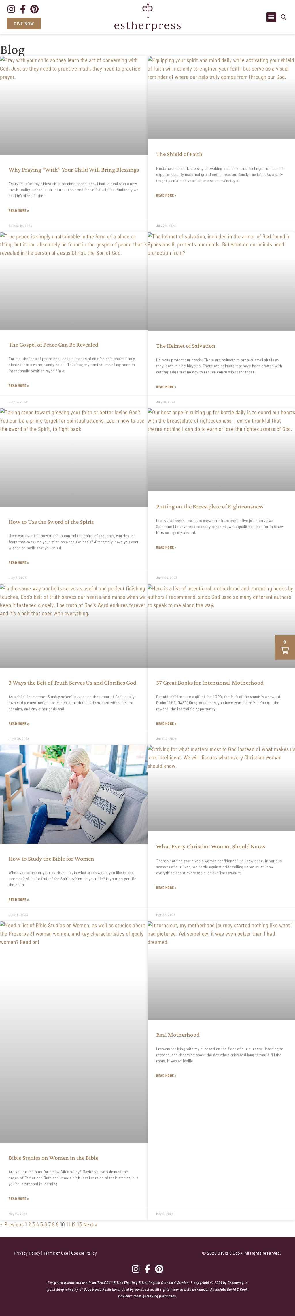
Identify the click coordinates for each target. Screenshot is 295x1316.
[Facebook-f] (23, 9)
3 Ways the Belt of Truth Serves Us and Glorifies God (72, 682)
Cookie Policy (84, 1253)
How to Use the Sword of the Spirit (51, 521)
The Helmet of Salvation (185, 345)
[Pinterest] (34, 9)
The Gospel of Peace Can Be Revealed (53, 344)
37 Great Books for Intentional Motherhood (210, 682)
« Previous (12, 1224)
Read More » (19, 210)
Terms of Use (56, 1253)
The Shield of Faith (179, 154)
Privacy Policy (27, 1253)
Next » (90, 1224)
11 (68, 1224)
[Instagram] (11, 9)
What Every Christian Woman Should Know (211, 846)
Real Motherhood (178, 1034)
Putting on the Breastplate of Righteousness (209, 506)
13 (79, 1224)
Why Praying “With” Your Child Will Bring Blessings (74, 169)
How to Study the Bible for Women (51, 858)
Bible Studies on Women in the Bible (53, 1157)
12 (73, 1224)
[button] (283, 17)
